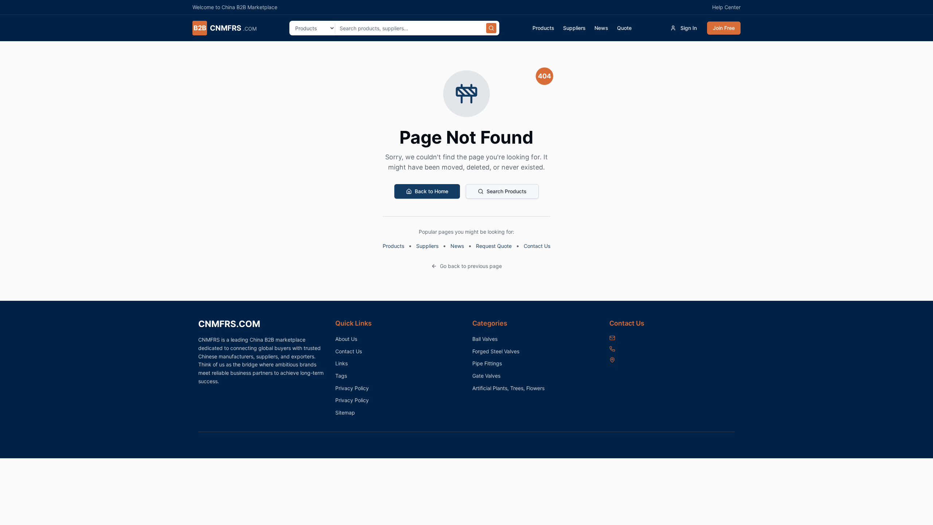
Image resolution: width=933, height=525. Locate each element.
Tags (341, 376)
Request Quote (494, 246)
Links (341, 363)
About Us (346, 339)
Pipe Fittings (487, 363)
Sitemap (345, 412)
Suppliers (574, 28)
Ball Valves (484, 339)
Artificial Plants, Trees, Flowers (508, 388)
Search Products (507, 191)
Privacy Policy (352, 388)
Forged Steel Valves (495, 351)
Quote (624, 28)
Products (543, 28)
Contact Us (537, 246)
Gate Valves (486, 376)
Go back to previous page (471, 266)
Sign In (688, 28)
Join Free (724, 28)
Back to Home (431, 191)
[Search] (491, 28)
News (601, 28)
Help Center (726, 7)
